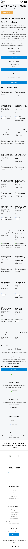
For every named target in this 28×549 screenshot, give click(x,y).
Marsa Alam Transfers (14, 512)
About (14, 492)
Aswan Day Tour (14, 520)
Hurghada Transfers (14, 510)
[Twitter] (15, 546)
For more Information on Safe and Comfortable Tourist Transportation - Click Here (14, 445)
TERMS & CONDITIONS (14, 498)
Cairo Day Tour (14, 514)
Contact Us (14, 490)
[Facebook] (9, 546)
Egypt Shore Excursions (14, 523)
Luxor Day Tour (14, 516)
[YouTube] (12, 546)
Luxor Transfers (14, 518)
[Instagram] (19, 546)
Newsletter (14, 534)
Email (7, 531)
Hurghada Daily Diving (14, 349)
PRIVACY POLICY (14, 496)
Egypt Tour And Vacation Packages (14, 521)
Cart (14, 494)
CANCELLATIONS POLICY (14, 500)
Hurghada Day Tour (14, 509)
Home (14, 489)
